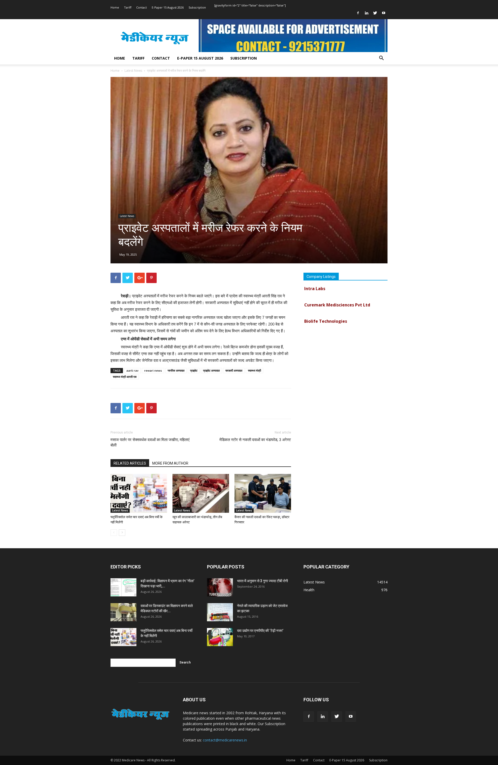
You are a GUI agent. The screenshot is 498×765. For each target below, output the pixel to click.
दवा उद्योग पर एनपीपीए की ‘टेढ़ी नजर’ (260, 631)
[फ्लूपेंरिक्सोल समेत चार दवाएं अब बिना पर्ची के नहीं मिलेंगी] (138, 493)
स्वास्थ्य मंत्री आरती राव (124, 377)
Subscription (197, 7)
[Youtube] (384, 13)
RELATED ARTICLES (130, 463)
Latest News (133, 70)
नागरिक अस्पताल (176, 370)
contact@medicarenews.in (225, 740)
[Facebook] (358, 13)
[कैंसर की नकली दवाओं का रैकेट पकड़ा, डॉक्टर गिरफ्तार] (262, 493)
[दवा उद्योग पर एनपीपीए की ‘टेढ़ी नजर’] (220, 637)
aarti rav (132, 370)
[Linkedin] (366, 13)
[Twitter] (375, 13)
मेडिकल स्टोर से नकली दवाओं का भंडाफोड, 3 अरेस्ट (255, 439)
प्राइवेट (193, 370)
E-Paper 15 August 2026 (168, 7)
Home (114, 7)
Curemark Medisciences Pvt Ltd (337, 296)
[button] (381, 58)
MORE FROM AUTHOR (170, 463)
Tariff (127, 7)
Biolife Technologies (325, 312)
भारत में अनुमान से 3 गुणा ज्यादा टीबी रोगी (262, 581)
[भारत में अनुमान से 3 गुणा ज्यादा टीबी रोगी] (220, 587)
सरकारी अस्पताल (233, 370)
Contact (141, 7)
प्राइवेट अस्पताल (211, 370)
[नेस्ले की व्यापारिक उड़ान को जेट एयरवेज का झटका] (220, 612)
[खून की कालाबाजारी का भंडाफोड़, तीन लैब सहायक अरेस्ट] (200, 493)
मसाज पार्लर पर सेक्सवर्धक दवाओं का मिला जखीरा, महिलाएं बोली (150, 442)
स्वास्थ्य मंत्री (254, 370)
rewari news (153, 370)
